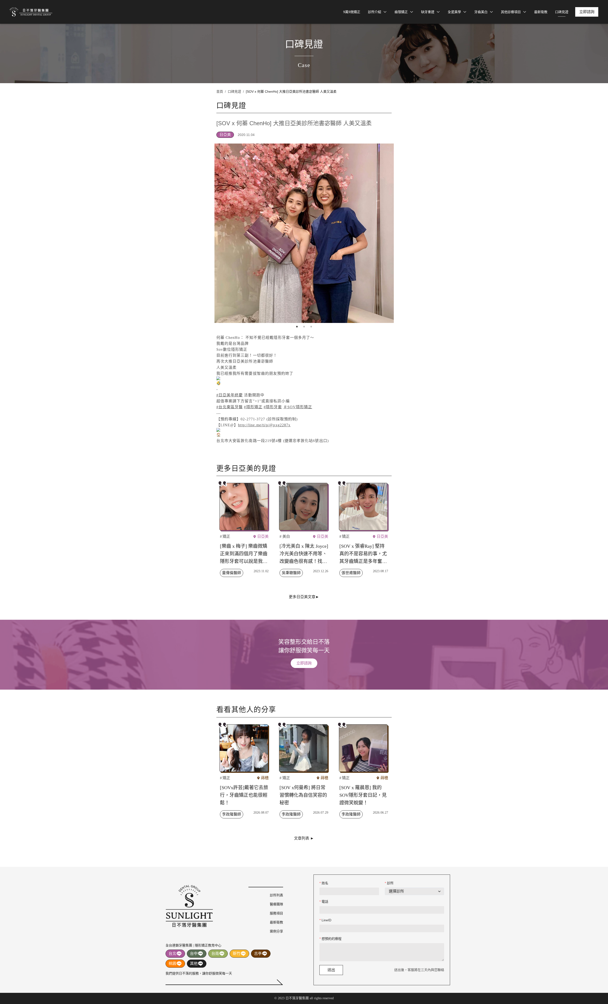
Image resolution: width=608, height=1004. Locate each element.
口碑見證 (234, 91)
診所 (390, 883)
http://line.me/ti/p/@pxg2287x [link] (264, 425)
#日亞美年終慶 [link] (229, 395)
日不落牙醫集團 (31, 12)
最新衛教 (276, 922)
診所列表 (276, 895)
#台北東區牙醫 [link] (229, 407)
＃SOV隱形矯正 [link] (297, 407)
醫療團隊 (276, 904)
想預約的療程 (332, 939)
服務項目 (276, 913)
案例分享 (276, 931)
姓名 (325, 883)
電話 (325, 901)
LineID (326, 920)
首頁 (219, 91)
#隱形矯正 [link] (253, 407)
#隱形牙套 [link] (273, 407)
